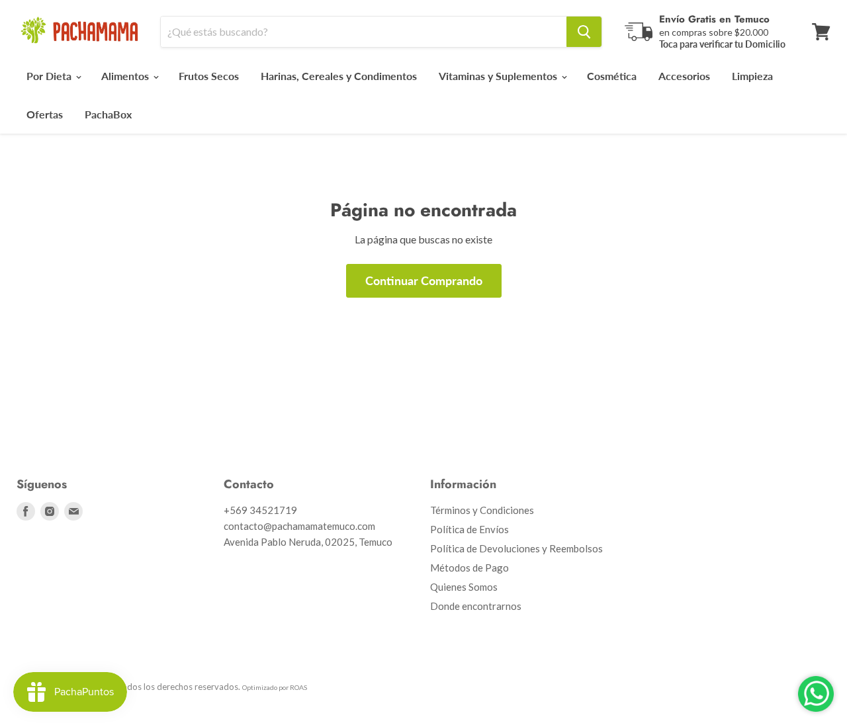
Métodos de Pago (469, 568)
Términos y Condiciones (482, 510)
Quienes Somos (464, 587)
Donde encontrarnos (475, 606)
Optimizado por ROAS (274, 687)
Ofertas (44, 114)
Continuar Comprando (423, 280)
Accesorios (684, 75)
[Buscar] (584, 32)
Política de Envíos (469, 529)
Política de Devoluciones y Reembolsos (516, 548)
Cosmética (612, 75)
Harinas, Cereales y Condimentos (339, 75)
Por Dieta (50, 75)
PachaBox (108, 114)
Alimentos (126, 75)
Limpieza (752, 75)
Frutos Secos (209, 75)
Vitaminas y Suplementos (499, 75)
